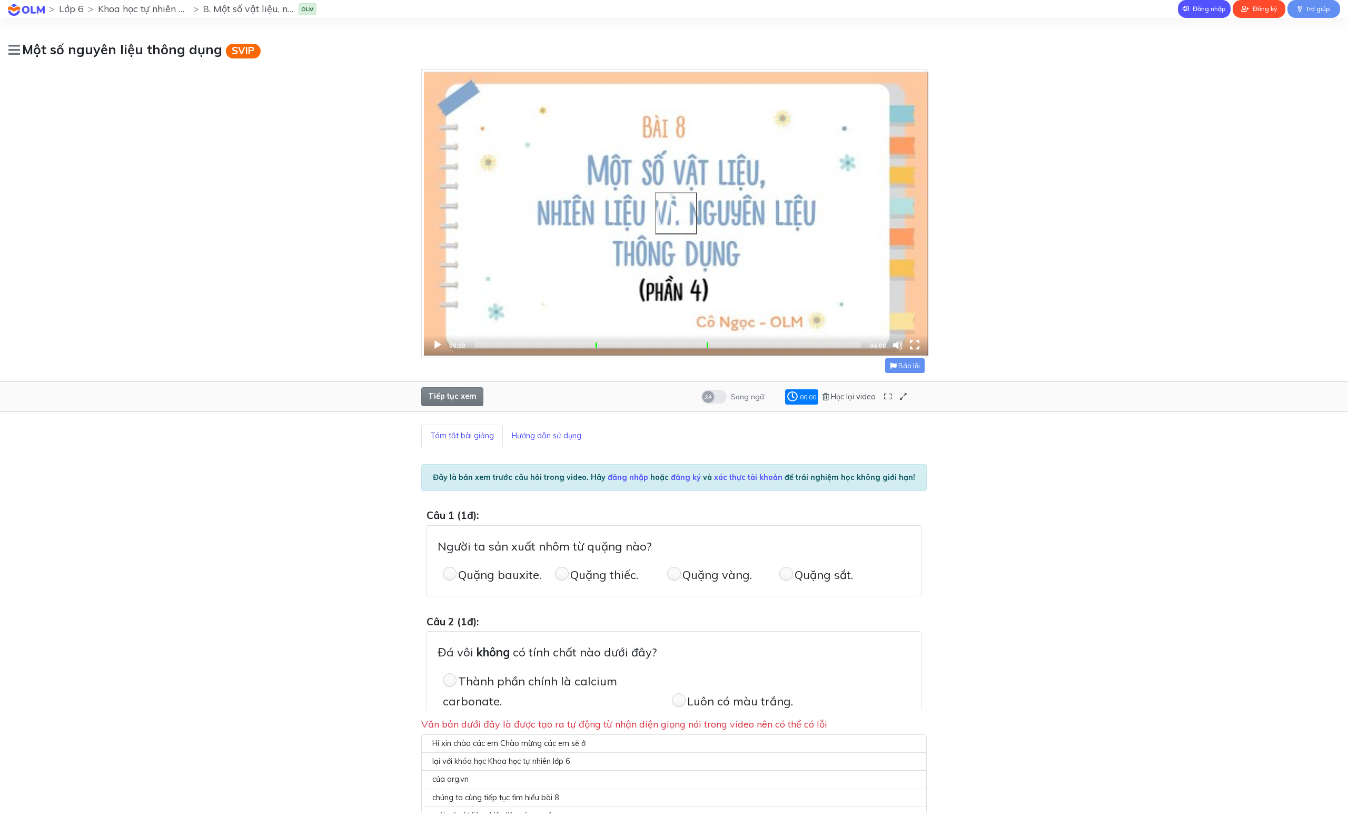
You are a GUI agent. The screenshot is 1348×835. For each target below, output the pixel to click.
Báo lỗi (908, 365)
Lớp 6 (71, 9)
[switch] (714, 397)
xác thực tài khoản (748, 477)
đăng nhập (628, 477)
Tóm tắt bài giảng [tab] (462, 435)
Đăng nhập (1208, 9)
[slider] (667, 345)
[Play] (676, 213)
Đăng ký (1264, 9)
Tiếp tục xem (452, 396)
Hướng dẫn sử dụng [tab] (546, 435)
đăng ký (686, 477)
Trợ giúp (1317, 9)
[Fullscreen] (914, 345)
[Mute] (898, 345)
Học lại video (852, 396)
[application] (676, 214)
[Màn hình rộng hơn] (888, 397)
